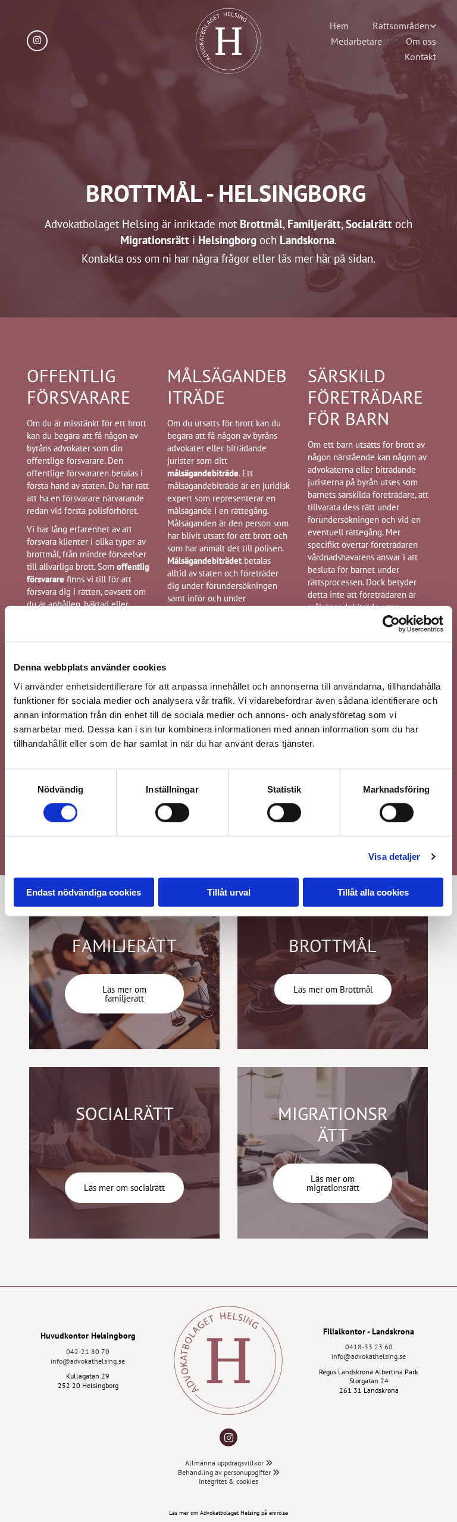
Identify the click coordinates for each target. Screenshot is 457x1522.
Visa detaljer (394, 857)
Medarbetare (356, 41)
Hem (339, 26)
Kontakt (420, 57)
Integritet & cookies (228, 1481)
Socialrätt (369, 224)
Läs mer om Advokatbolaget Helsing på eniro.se (228, 1513)
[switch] (172, 812)
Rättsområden (401, 26)
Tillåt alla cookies (373, 892)
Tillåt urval (229, 892)
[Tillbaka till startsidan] (228, 1361)
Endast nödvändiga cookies (83, 892)
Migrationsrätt (154, 240)
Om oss (421, 41)
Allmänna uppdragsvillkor (229, 1462)
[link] (404, 25)
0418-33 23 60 (369, 1346)
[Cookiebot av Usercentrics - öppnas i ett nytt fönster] (391, 624)
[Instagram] (228, 1437)
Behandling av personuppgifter (229, 1472)
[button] (124, 993)
